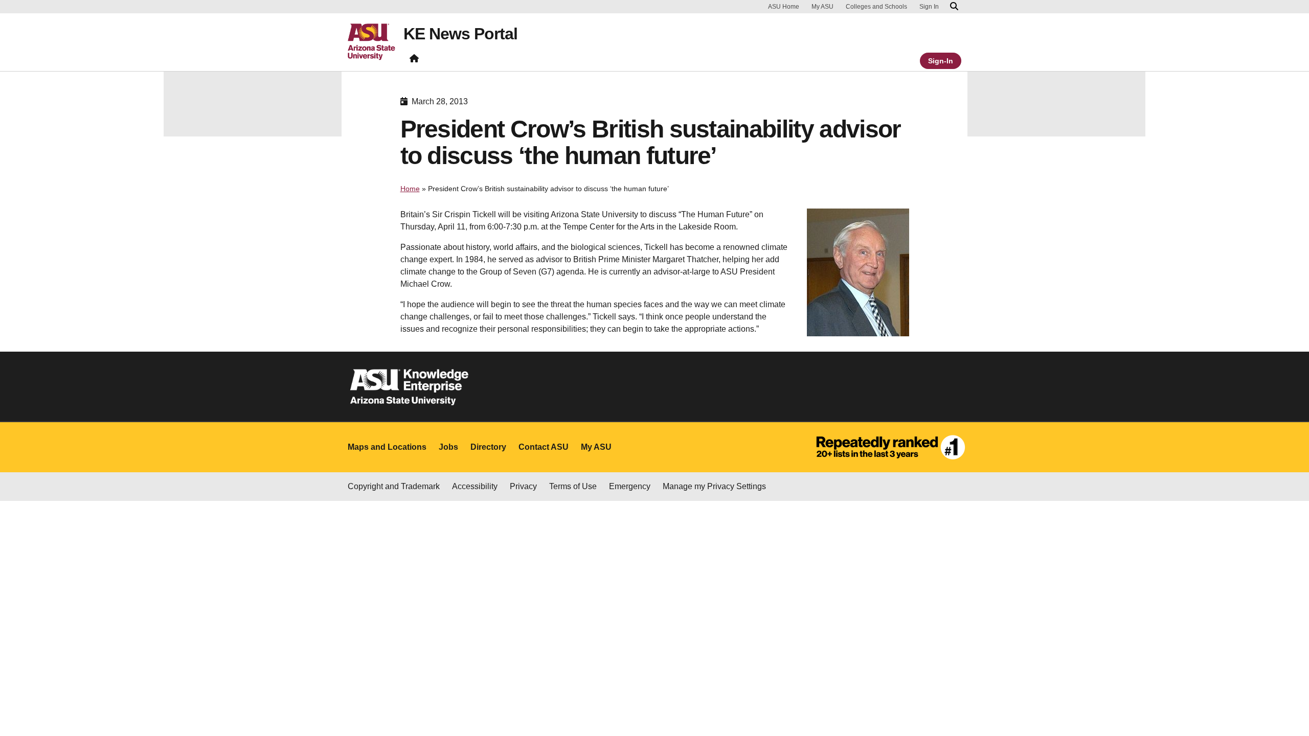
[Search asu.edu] (954, 6)
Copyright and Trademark (394, 486)
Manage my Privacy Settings (714, 486)
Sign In (929, 7)
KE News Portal (460, 34)
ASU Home (783, 6)
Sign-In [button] (940, 61)
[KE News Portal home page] (414, 60)
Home (410, 189)
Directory (488, 447)
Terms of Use (573, 486)
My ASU (822, 6)
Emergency (629, 486)
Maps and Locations (387, 447)
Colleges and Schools (876, 6)
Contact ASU (543, 447)
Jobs (448, 447)
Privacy (523, 486)
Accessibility (475, 486)
